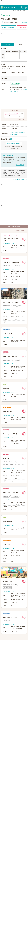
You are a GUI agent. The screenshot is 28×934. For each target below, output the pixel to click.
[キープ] (23, 239)
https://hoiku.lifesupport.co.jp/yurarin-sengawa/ (18, 133)
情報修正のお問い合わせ (19, 179)
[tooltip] (6, 139)
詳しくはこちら (20, 165)
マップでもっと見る (19, 119)
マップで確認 (24, 22)
